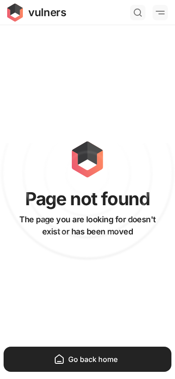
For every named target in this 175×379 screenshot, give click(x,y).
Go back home (93, 359)
